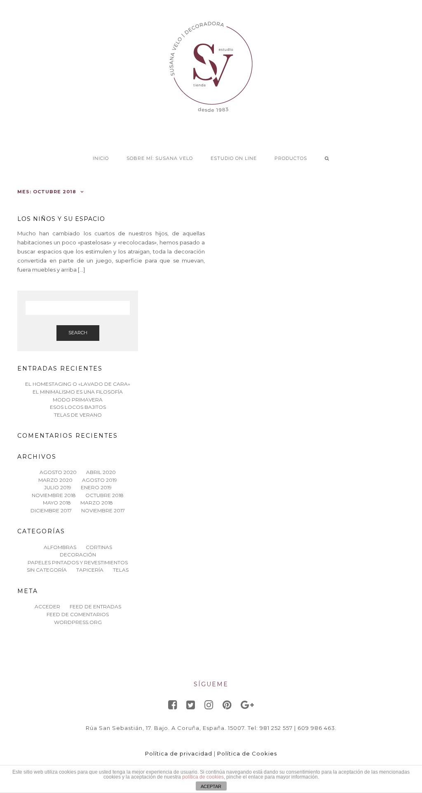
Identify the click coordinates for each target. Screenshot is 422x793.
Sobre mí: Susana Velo (160, 158)
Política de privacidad (178, 753)
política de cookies (203, 777)
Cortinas (99, 547)
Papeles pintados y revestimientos (78, 562)
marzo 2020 (55, 480)
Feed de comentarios (78, 614)
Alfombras (60, 547)
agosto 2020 (58, 472)
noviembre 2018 (54, 495)
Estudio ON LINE (234, 158)
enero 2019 (96, 487)
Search (77, 333)
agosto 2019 (99, 480)
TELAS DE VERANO (78, 415)
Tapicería (89, 570)
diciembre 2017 (51, 510)
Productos (290, 158)
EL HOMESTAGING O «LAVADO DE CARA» (77, 384)
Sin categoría (47, 570)
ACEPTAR (211, 786)
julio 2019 (57, 487)
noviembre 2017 (103, 510)
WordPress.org (78, 622)
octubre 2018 (104, 495)
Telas (121, 570)
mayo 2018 (57, 503)
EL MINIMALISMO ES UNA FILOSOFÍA (78, 392)
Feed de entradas (95, 606)
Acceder (47, 606)
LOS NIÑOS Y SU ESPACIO (61, 219)
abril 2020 (101, 472)
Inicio (101, 158)
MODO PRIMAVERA (78, 399)
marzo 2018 (96, 503)
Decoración (78, 554)
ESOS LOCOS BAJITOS (78, 407)
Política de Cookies (247, 753)
